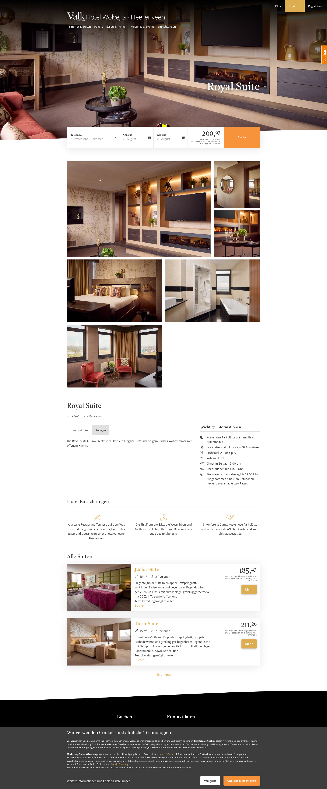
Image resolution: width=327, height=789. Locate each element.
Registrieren (316, 6)
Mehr (249, 589)
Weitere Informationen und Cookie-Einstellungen (98, 781)
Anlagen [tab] (100, 430)
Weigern (210, 781)
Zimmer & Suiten (80, 26)
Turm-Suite (146, 624)
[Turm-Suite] (99, 642)
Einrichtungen (167, 26)
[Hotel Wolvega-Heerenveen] (116, 20)
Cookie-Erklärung (119, 764)
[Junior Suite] (99, 587)
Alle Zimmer (163, 675)
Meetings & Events (142, 26)
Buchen (140, 605)
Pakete (98, 26)
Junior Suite (147, 569)
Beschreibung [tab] (79, 430)
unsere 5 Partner (167, 754)
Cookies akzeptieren (241, 781)
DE (277, 6)
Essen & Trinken (116, 26)
